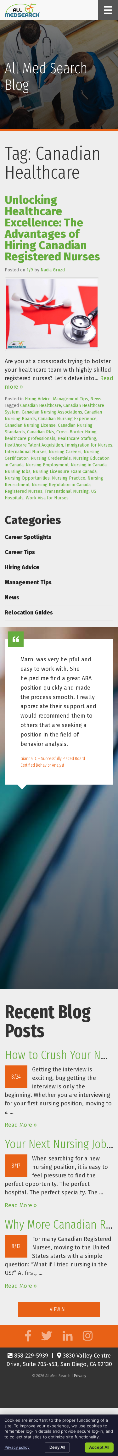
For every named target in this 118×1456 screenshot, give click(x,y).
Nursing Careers (65, 451)
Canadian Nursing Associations (52, 412)
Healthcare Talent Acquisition (34, 445)
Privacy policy (17, 1447)
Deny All (57, 1447)
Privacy (80, 1376)
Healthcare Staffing (77, 438)
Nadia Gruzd (53, 270)
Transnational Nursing (67, 491)
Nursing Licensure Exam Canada (65, 471)
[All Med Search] (22, 10)
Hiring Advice (38, 399)
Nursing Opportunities (27, 478)
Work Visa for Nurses (47, 498)
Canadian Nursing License (30, 425)
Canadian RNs (40, 432)
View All (59, 1309)
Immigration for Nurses (88, 445)
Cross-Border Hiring (76, 432)
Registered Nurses (23, 491)
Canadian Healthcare (40, 405)
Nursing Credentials (51, 458)
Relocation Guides (29, 612)
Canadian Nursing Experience (67, 418)
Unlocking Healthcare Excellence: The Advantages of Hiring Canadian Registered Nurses (52, 228)
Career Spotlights (28, 537)
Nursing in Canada (89, 465)
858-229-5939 (30, 1355)
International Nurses (26, 451)
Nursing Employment (47, 465)
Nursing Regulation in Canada (61, 484)
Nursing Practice (68, 478)
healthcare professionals (30, 438)
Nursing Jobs (18, 471)
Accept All (99, 1447)
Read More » (21, 1124)
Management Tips (70, 399)
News (95, 399)
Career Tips (20, 552)
